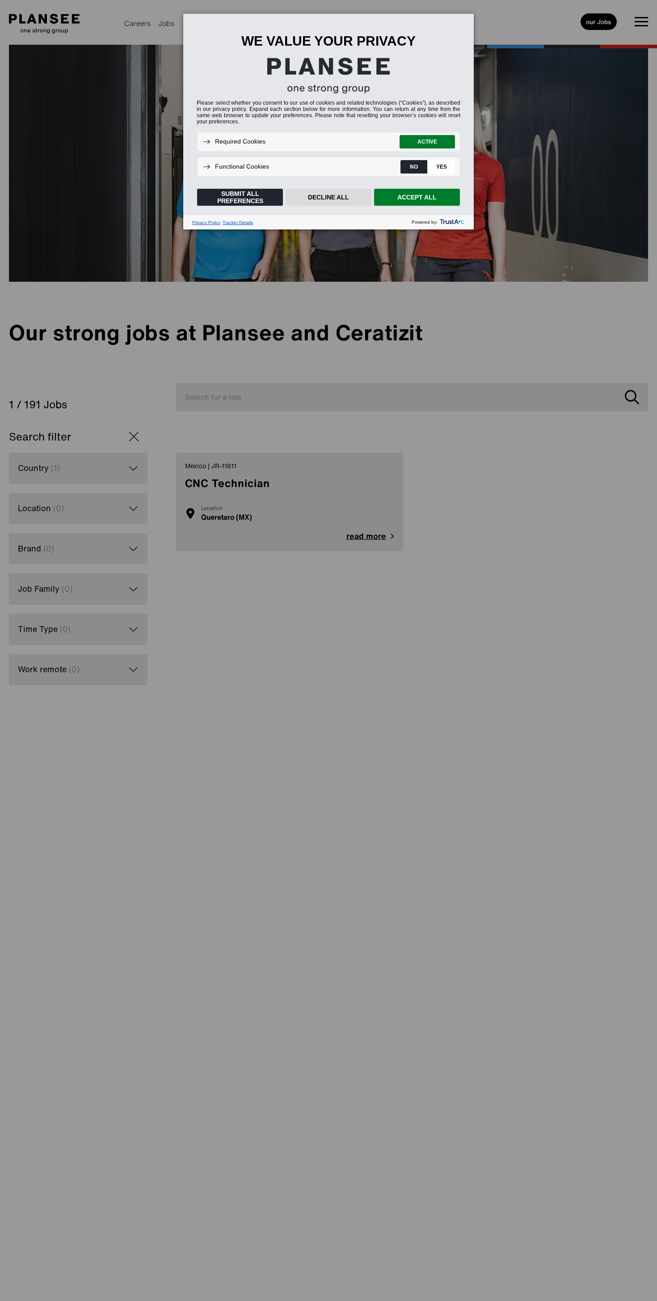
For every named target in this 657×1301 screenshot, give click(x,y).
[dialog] (328, 121)
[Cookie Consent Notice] (328, 121)
